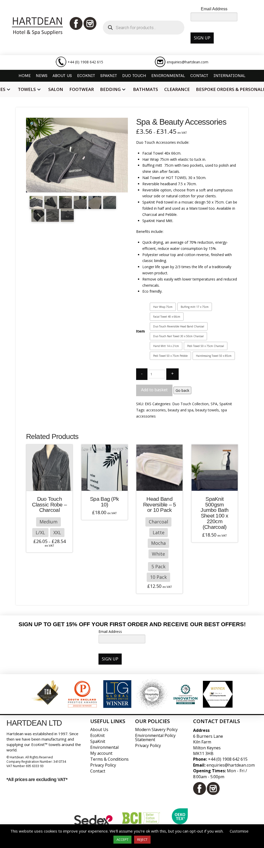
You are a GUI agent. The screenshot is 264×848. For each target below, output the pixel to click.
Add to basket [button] (106, 483)
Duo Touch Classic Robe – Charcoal (49, 504)
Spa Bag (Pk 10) (104, 501)
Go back (182, 390)
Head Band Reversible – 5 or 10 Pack (159, 504)
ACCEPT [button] (122, 839)
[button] (32, 124)
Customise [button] (239, 831)
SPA (214, 403)
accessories (156, 410)
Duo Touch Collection (190, 403)
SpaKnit (225, 403)
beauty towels (207, 410)
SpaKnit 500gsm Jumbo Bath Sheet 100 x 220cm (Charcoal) (214, 513)
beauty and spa (180, 410)
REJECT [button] (142, 839)
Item (140, 331)
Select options (51, 483)
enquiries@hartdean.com (187, 62)
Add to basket (154, 390)
